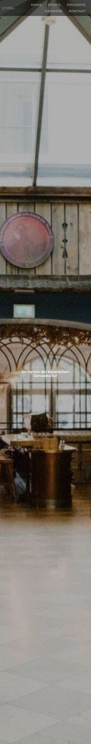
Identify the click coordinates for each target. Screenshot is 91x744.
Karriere (54, 11)
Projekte (76, 5)
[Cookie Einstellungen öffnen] (3, 741)
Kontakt (77, 11)
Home (36, 5)
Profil (54, 5)
